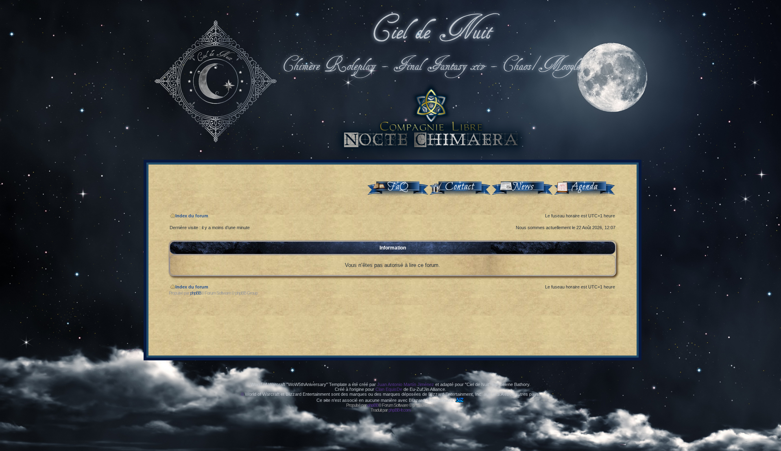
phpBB (195, 293)
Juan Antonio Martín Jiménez (405, 384)
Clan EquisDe (388, 389)
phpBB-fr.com (399, 410)
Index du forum (191, 215)
